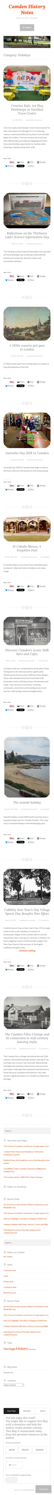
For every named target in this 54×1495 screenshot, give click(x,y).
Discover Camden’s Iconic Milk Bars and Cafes (27, 652)
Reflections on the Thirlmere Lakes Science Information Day (27, 235)
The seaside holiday (27, 802)
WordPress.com (10, 1293)
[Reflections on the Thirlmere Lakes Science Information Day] (27, 210)
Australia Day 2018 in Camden (27, 453)
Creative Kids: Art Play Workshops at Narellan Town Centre (27, 109)
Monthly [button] (27, 1411)
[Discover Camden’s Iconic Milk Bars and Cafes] (27, 631)
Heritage (9, 1349)
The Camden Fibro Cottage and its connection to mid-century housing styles (27, 1038)
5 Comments (43, 661)
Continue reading (19, 950)
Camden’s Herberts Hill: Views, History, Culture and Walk (26, 1224)
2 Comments (44, 920)
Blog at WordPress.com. (27, 1490)
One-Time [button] (11, 1411)
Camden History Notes (27, 9)
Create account (10, 1270)
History (22, 1348)
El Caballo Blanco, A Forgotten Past (27, 548)
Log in (6, 1276)
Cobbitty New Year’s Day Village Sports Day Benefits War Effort (27, 912)
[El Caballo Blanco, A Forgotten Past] (27, 529)
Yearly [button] (42, 1411)
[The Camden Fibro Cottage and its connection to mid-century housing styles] (27, 1012)
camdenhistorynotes (33, 120)
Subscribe (43, 1489)
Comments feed (10, 1287)
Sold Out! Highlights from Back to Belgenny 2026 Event (25, 1219)
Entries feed (8, 1281)
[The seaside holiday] (27, 767)
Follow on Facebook (16, 1186)
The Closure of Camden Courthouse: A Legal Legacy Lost (26, 1146)
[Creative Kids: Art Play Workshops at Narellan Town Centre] (27, 83)
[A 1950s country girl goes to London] (27, 323)
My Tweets (8, 1256)
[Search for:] (27, 1131)
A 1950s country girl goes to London (27, 347)
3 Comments (44, 1048)
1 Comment (44, 557)
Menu (28, 27)
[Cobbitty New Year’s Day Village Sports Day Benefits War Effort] (27, 887)
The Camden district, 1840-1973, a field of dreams (23, 1177)
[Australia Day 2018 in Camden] (27, 430)
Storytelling (32, 1349)
